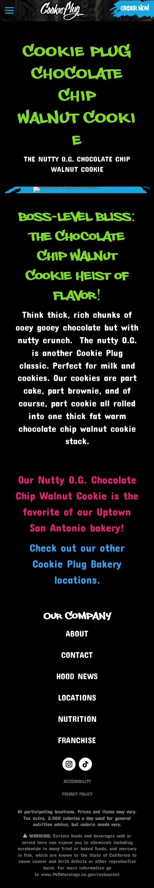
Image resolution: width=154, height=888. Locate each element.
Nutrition (77, 719)
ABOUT (77, 633)
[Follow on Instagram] (69, 764)
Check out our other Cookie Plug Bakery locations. (77, 563)
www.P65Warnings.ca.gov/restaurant (80, 874)
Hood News (77, 676)
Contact (77, 655)
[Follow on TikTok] (85, 764)
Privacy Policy (77, 794)
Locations (77, 697)
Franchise (77, 740)
